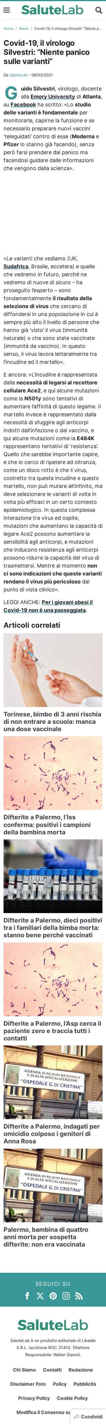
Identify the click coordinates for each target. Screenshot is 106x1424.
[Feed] (79, 1295)
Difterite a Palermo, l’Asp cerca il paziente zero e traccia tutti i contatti (52, 1031)
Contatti (52, 1370)
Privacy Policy (34, 1398)
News (24, 28)
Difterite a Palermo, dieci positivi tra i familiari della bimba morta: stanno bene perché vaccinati (53, 928)
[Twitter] (40, 1295)
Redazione (81, 1370)
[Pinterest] (53, 1295)
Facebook (23, 104)
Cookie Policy (72, 1398)
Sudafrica (16, 266)
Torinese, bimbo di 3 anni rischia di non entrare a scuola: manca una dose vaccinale (52, 722)
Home (8, 28)
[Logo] (52, 10)
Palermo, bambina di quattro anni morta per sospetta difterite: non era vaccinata (46, 1237)
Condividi (91, 1417)
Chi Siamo (24, 1370)
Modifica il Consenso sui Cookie (53, 1412)
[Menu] (7, 10)
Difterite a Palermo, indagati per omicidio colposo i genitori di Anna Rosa (52, 1134)
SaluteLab (18, 75)
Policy (60, 1384)
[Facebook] (27, 1295)
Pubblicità (85, 1384)
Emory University (53, 96)
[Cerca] (98, 10)
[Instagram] (66, 1295)
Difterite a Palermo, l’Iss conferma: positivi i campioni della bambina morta (47, 824)
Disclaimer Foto (28, 1384)
